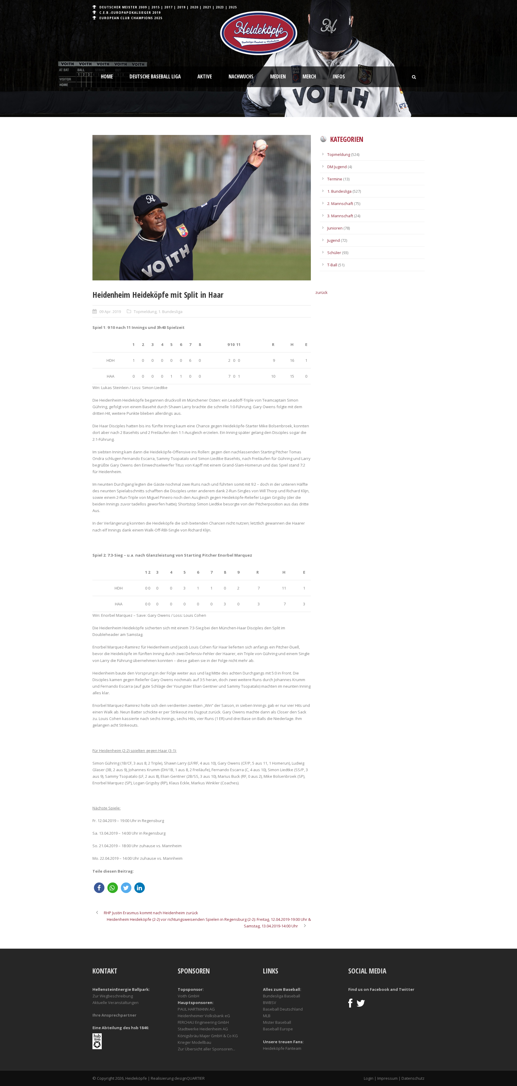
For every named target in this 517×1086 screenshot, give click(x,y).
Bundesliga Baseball (281, 996)
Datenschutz (413, 1078)
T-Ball (332, 265)
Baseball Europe (278, 1029)
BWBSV (269, 1002)
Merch (309, 76)
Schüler (334, 252)
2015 (155, 7)
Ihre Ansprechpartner (114, 1015)
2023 (220, 7)
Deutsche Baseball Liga (155, 76)
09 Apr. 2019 (110, 311)
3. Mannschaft (340, 215)
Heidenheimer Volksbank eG (204, 1015)
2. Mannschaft (340, 203)
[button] (99, 888)
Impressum (387, 1078)
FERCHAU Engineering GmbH (203, 1022)
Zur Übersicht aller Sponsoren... (206, 1049)
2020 (194, 7)
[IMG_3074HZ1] (201, 207)
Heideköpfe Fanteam (282, 1048)
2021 (207, 7)
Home (107, 76)
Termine (334, 179)
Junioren (335, 228)
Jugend (333, 240)
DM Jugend (337, 166)
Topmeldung (145, 311)
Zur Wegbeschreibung (112, 996)
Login (368, 1078)
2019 (181, 7)
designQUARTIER (189, 1078)
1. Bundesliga (170, 311)
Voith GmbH (188, 996)
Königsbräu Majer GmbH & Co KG (208, 1035)
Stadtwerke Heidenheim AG (203, 1029)
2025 (233, 7)
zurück (321, 292)
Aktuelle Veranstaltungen (115, 1002)
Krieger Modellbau (194, 1042)
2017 (168, 7)
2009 (143, 7)
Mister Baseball (277, 1022)
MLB (266, 1015)
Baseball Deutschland (283, 1009)
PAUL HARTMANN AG (196, 1009)
